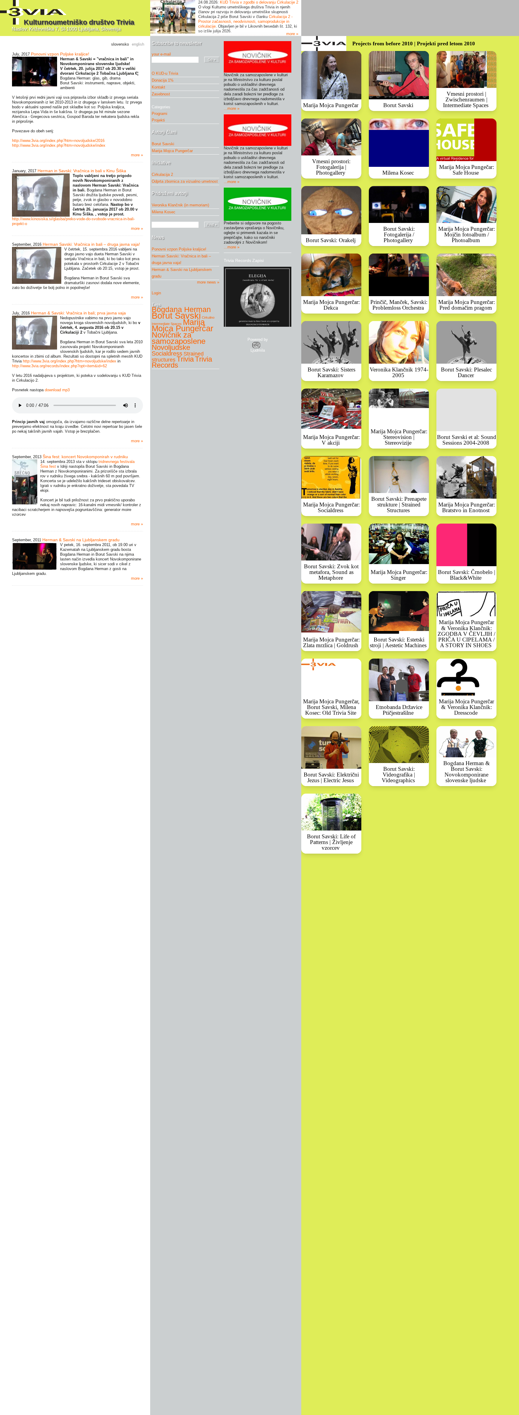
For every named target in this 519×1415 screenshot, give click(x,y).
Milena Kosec (163, 212)
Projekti (160, 120)
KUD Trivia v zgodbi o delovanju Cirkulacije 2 (259, 2)
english (138, 44)
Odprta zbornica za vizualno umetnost (185, 181)
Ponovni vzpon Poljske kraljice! (60, 54)
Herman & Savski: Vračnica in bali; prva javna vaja (78, 313)
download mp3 (57, 390)
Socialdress (167, 353)
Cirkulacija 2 (162, 174)
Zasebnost (161, 94)
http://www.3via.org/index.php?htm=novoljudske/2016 (58, 140)
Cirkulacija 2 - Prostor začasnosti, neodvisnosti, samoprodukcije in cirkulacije (245, 21)
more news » (208, 282)
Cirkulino (208, 317)
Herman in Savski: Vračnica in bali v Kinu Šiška (82, 170)
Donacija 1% (163, 80)
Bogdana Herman (181, 309)
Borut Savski (163, 144)
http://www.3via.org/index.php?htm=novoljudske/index (58, 145)
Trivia (185, 359)
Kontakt (158, 87)
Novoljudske (171, 347)
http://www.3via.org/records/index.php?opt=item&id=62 (59, 366)
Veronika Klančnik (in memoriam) (180, 205)
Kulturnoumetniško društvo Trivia (79, 22)
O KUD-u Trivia (165, 73)
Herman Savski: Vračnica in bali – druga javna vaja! (91, 244)
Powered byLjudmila (257, 345)
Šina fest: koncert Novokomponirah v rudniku (85, 456)
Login (156, 293)
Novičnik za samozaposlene (178, 338)
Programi (161, 113)
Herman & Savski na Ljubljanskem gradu (81, 539)
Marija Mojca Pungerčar (172, 151)
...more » (231, 108)
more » (292, 34)
